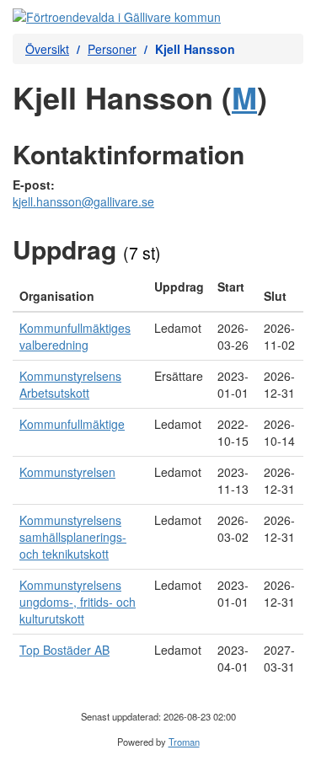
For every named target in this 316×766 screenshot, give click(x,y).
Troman (184, 741)
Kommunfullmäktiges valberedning (75, 336)
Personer (112, 48)
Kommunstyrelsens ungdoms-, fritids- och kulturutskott (77, 601)
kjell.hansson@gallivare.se (83, 201)
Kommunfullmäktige (72, 423)
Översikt (47, 48)
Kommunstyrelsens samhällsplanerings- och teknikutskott (72, 537)
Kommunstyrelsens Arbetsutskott (70, 384)
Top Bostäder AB (64, 649)
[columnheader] (80, 291)
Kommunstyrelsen (67, 471)
